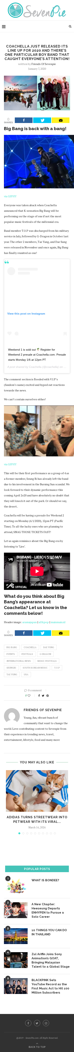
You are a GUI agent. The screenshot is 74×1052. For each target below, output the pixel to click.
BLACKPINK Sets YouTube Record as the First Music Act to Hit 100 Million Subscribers (50, 986)
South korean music (35, 667)
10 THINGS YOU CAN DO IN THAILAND (49, 932)
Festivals (27, 654)
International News (19, 661)
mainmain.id (58, 622)
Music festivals (47, 661)
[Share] (24, 120)
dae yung (48, 647)
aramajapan (29, 622)
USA (26, 674)
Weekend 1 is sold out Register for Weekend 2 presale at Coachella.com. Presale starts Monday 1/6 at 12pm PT (37, 354)
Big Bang (12, 647)
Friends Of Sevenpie (43, 64)
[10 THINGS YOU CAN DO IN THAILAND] (16, 936)
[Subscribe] (60, 120)
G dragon (45, 654)
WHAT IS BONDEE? (45, 880)
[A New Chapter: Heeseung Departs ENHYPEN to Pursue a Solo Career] (16, 910)
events (11, 654)
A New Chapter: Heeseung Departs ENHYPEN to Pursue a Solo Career (48, 910)
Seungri (11, 667)
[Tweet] (42, 120)
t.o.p (57, 667)
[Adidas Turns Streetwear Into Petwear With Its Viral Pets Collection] (37, 791)
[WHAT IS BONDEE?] (16, 886)
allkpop (44, 622)
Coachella (35, 366)
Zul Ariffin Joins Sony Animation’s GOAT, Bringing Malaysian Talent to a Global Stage (51, 960)
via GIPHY (10, 196)
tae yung (12, 674)
